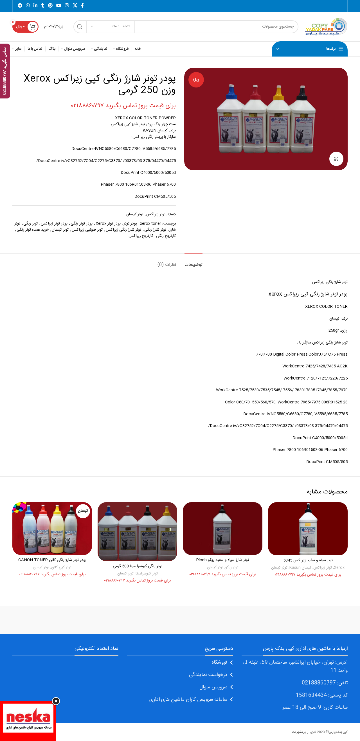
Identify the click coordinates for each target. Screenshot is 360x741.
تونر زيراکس (155, 214)
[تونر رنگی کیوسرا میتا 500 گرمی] (137, 531)
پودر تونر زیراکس (54, 223)
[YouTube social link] (58, 5)
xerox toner (150, 223)
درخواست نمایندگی (208, 675)
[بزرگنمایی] (336, 159)
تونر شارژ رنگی (155, 229)
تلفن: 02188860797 (325, 683)
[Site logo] (326, 26)
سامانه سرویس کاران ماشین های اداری (188, 699)
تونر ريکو (231, 567)
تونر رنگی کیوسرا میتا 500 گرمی (137, 566)
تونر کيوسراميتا (147, 574)
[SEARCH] (79, 26)
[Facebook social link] (82, 5)
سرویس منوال (213, 687)
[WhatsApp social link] (28, 5)
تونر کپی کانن (61, 567)
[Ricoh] (132, 620)
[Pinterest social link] (50, 5)
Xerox (339, 568)
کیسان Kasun (300, 568)
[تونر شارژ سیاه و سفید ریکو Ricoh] (222, 528)
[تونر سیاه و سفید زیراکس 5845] (308, 528)
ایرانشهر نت (299, 732)
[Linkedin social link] (35, 5)
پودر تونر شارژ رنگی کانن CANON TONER (52, 560)
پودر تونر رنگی (82, 223)
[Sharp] (228, 620)
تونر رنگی (30, 223)
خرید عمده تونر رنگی (33, 229)
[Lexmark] (84, 620)
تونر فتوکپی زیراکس (87, 229)
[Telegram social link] (20, 5)
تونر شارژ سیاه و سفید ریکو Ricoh (222, 560)
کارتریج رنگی (166, 236)
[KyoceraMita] (36, 620)
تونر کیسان (134, 214)
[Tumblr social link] (42, 5)
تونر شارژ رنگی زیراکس (123, 229)
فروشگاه (219, 662)
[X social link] (75, 5)
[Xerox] (324, 620)
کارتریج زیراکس (141, 236)
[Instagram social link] (67, 5)
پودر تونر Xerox (108, 223)
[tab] (193, 262)
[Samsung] (180, 620)
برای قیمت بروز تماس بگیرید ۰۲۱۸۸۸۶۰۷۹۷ (123, 106)
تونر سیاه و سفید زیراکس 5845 (308, 560)
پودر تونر (130, 223)
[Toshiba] (276, 620)
